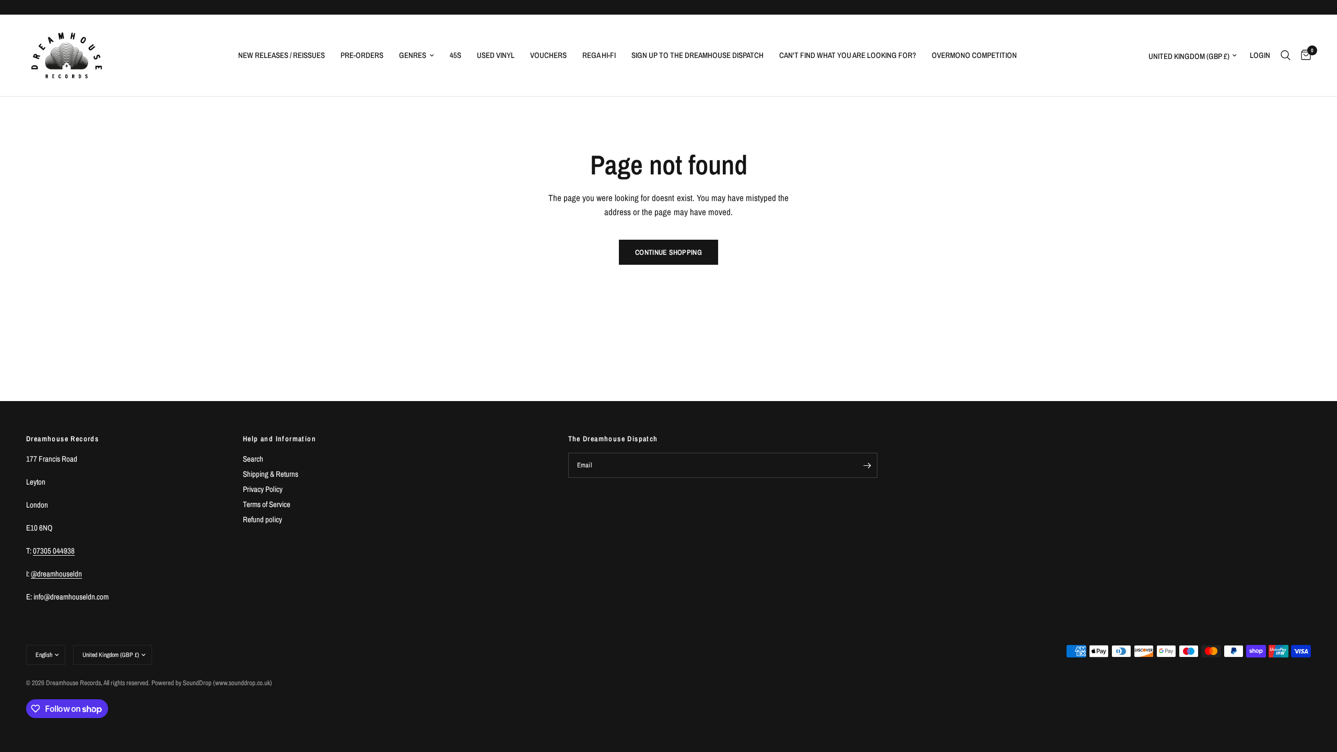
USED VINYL (495, 55)
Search (253, 458)
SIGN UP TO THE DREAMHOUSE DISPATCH (697, 55)
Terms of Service (266, 504)
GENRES (412, 55)
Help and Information (279, 438)
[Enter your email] (867, 465)
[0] (1303, 55)
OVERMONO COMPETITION (974, 55)
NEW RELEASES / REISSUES (281, 55)
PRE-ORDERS (362, 55)
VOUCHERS (548, 55)
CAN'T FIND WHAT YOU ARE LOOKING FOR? (847, 55)
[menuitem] (281, 55)
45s (455, 55)
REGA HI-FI (599, 55)
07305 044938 (54, 550)
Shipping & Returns (270, 473)
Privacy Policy (263, 489)
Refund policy (262, 519)
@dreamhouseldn (56, 573)
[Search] (1285, 55)
